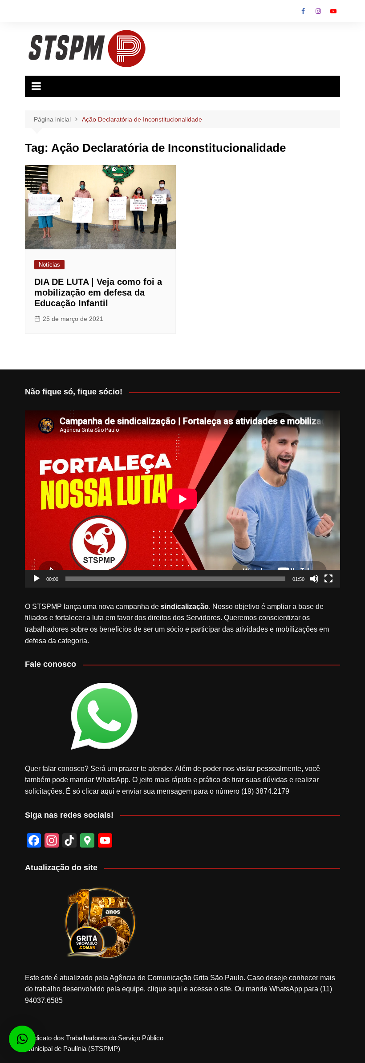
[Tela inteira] (328, 578)
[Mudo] (314, 578)
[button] (22, 1039)
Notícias (49, 264)
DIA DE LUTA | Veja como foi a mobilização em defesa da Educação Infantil (98, 292)
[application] (182, 499)
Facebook (303, 11)
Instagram (318, 11)
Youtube (333, 11)
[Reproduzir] (36, 578)
